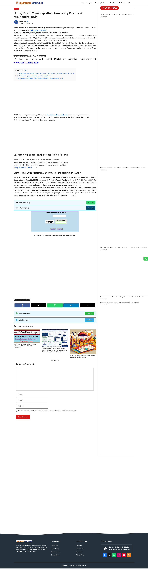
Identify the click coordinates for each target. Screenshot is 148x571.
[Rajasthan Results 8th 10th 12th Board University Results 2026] (29, 3)
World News (55, 549)
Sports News (55, 555)
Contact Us (79, 549)
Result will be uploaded (37, 30)
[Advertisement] (55, 99)
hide (26, 70)
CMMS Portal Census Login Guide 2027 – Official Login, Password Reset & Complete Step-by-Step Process (26, 350)
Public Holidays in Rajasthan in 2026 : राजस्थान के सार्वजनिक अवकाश (54, 356)
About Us (79, 545)
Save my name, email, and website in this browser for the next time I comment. (47, 411)
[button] (129, 3)
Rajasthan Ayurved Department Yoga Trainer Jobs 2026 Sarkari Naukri (122, 297)
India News (54, 545)
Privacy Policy (100, 3)
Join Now (90, 203)
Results (112, 3)
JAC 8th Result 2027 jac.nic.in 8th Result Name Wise (116, 14)
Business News (56, 552)
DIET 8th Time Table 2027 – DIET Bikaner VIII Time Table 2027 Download (123, 248)
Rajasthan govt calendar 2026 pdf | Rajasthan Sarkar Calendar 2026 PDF (122, 168)
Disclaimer (79, 552)
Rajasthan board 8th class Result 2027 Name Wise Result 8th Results (83, 346)
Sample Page (86, 3)
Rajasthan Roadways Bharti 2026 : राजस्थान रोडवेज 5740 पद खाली (119, 303)
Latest (121, 3)
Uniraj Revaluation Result (23, 167)
